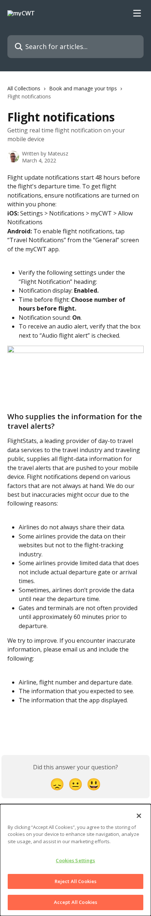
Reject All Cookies (75, 881)
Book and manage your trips (83, 88)
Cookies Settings (75, 860)
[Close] (139, 816)
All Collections (23, 88)
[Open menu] (137, 13)
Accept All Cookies (75, 902)
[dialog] (75, 860)
